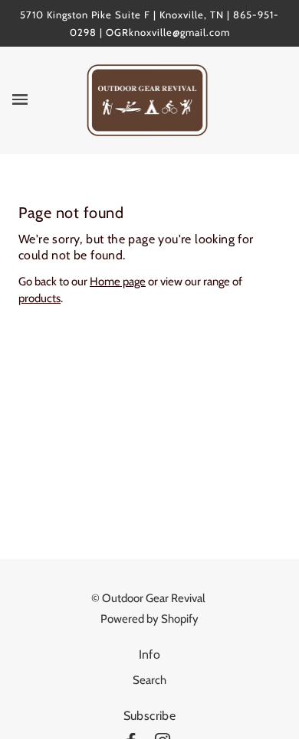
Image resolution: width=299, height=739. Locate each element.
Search (149, 680)
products (39, 298)
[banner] (147, 99)
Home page (118, 281)
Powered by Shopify (149, 619)
